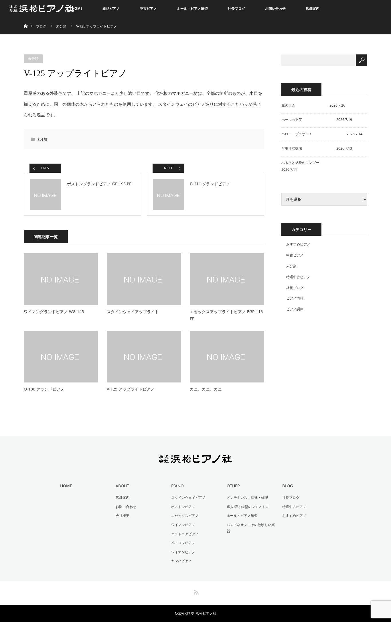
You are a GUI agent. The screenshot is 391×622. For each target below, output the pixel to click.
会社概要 (122, 515)
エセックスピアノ (185, 515)
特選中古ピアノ (298, 276)
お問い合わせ (275, 8)
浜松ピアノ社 (206, 613)
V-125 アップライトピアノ (131, 389)
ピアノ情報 (294, 298)
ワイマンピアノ (183, 524)
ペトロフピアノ (183, 542)
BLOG (287, 485)
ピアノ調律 (294, 309)
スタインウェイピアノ (188, 497)
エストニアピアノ (185, 533)
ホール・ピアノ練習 (192, 8)
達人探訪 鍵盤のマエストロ (248, 506)
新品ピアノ (111, 8)
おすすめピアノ (298, 244)
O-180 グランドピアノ (44, 389)
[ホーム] (25, 19)
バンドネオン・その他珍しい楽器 (251, 527)
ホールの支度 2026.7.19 (316, 119)
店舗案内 (312, 8)
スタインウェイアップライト (133, 311)
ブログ (41, 26)
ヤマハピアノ (181, 560)
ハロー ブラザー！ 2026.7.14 (321, 134)
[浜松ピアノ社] (195, 459)
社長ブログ (236, 8)
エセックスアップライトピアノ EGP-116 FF (226, 315)
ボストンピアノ (183, 506)
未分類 (61, 26)
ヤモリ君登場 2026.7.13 (316, 148)
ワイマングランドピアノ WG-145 (54, 311)
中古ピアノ (148, 8)
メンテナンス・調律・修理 (247, 497)
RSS (195, 591)
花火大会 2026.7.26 (313, 105)
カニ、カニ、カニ (206, 389)
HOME (77, 8)
